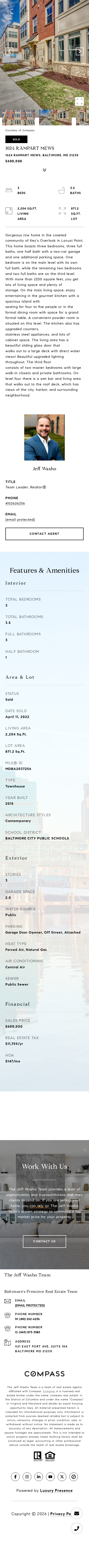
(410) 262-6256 (29, 1319)
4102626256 (15, 503)
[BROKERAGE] (73, 1476)
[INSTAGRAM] (27, 1476)
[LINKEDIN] (38, 1476)
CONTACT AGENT (45, 534)
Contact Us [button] (44, 1241)
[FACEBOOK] (15, 1476)
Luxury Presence (56, 1490)
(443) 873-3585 (29, 1332)
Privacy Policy (64, 1513)
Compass (49, 1391)
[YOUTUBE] (50, 1476)
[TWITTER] (62, 1476)
